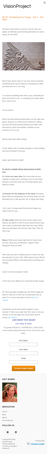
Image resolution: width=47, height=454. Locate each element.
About (4, 417)
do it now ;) (12, 317)
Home (4, 411)
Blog (4, 414)
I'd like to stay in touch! (23, 368)
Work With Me (7, 420)
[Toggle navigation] (44, 2)
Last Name (23, 349)
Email (23, 358)
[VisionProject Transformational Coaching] (17, 6)
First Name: (23, 340)
